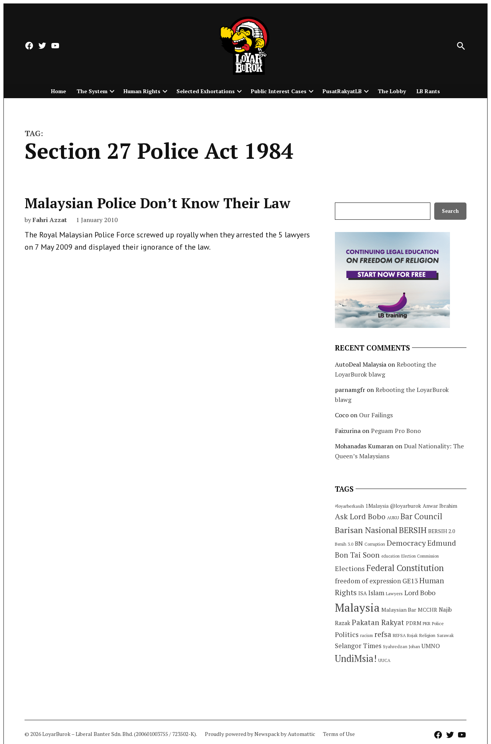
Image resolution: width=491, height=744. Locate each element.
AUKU (393, 517)
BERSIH (413, 529)
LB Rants (428, 91)
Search (450, 211)
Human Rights (142, 91)
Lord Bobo (419, 592)
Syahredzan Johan (401, 646)
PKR (426, 623)
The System (92, 91)
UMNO (431, 646)
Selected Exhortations (205, 91)
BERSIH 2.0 (441, 531)
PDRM (413, 623)
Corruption (374, 544)
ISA (362, 593)
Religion (427, 635)
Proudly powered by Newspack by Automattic (260, 733)
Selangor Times (358, 645)
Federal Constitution (405, 567)
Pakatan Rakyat (378, 622)
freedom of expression (368, 580)
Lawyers (394, 593)
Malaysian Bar (398, 609)
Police (438, 623)
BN (359, 543)
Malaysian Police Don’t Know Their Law (157, 203)
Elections (350, 568)
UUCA (384, 660)
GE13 (410, 580)
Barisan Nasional (366, 529)
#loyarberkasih (349, 506)
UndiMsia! (356, 658)
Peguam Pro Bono (396, 430)
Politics (347, 634)
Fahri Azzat (50, 220)
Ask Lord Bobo (360, 516)
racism (366, 635)
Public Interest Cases (278, 91)
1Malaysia (377, 505)
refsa (382, 634)
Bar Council (421, 516)
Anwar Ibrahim (440, 505)
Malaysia (357, 607)
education (390, 556)
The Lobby (392, 91)
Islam (376, 592)
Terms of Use (339, 733)
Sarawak (445, 635)
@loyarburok (405, 505)
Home (58, 91)
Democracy (406, 543)
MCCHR (427, 609)
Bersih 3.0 (344, 544)
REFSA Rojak (405, 635)
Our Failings (376, 415)
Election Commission (420, 556)
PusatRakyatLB (342, 91)
